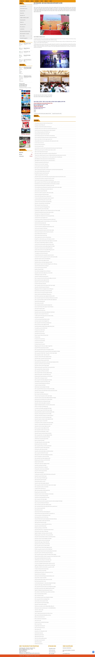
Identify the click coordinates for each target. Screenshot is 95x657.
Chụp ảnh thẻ (22, 13)
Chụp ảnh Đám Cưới (23, 6)
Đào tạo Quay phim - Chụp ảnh (24, 33)
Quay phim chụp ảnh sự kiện (56, 113)
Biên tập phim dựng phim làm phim (25, 31)
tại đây (42, 108)
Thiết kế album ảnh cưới (23, 8)
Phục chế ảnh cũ (22, 26)
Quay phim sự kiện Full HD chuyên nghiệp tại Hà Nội (42, 113)
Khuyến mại (22, 22)
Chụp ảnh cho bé (22, 10)
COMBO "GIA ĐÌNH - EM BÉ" (24, 17)
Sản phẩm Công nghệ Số (23, 38)
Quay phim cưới (22, 15)
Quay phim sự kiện (23, 24)
